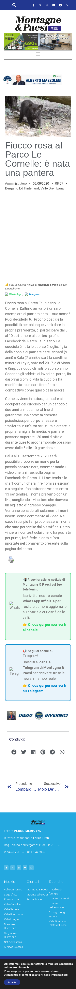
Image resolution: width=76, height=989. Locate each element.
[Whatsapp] (67, 5)
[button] (14, 5)
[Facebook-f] (33, 5)
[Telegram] (60, 5)
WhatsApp (15, 294)
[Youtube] (54, 5)
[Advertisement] (38, 239)
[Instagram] (47, 5)
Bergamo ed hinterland (22, 188)
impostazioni (59, 975)
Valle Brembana (52, 188)
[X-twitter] (40, 5)
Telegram (34, 294)
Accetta (12, 982)
